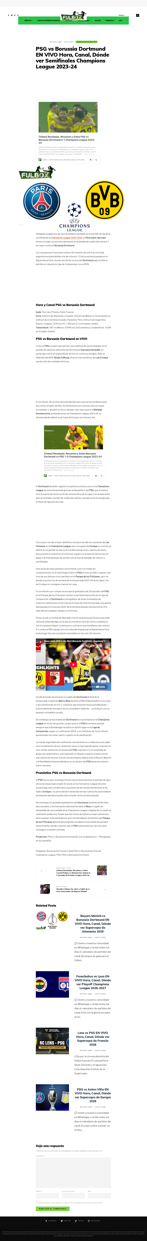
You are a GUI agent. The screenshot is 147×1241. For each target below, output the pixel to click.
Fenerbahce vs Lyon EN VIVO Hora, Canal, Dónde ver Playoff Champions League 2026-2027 (93, 982)
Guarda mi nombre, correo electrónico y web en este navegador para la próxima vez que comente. (70, 1203)
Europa (68, 20)
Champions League (46, 855)
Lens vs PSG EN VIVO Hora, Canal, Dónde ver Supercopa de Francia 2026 (92, 1038)
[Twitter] (12, 15)
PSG (58, 855)
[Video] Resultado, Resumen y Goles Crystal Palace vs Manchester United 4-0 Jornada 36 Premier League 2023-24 (73, 871)
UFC (120, 20)
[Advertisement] (73, 84)
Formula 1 (110, 20)
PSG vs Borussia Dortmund (75, 855)
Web (89, 1191)
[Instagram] (18, 15)
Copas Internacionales (48, 20)
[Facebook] (9, 15)
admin (60, 42)
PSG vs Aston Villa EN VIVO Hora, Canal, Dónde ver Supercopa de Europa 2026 (93, 1095)
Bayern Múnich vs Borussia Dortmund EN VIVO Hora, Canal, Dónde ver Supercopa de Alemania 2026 (93, 923)
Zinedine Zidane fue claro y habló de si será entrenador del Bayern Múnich (73, 889)
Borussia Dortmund (57, 851)
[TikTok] (15, 15)
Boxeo (98, 20)
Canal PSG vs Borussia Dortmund (84, 851)
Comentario (40, 1156)
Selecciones (83, 20)
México (28, 20)
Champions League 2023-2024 (86, 42)
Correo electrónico (69, 1191)
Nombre (39, 1191)
